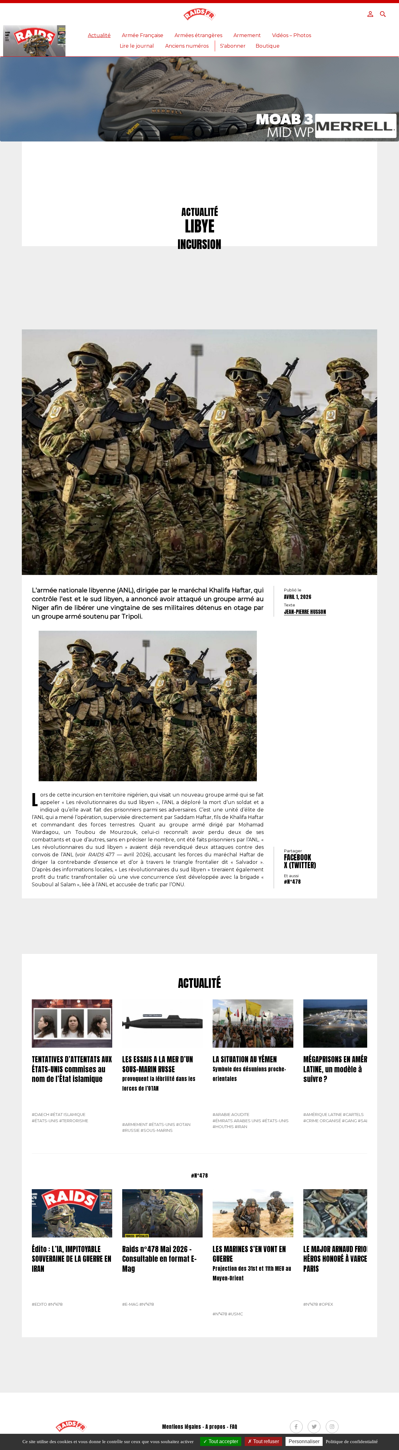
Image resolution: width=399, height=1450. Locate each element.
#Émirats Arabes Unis (237, 1120)
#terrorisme (73, 1120)
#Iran (241, 1126)
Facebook (297, 857)
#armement (135, 1124)
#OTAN (183, 1124)
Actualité (99, 35)
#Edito (39, 1304)
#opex (326, 1304)
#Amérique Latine (322, 1114)
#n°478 (292, 881)
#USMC (235, 1314)
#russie (131, 1130)
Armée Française (142, 35)
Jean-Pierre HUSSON (305, 611)
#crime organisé (322, 1120)
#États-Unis (45, 1120)
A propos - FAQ (221, 1426)
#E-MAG (130, 1304)
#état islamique (67, 1114)
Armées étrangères (198, 35)
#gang (349, 1120)
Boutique (268, 46)
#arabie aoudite (231, 1114)
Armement (247, 35)
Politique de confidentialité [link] (352, 1441)
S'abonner (233, 46)
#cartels (353, 1114)
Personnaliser (304, 1441)
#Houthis (223, 1126)
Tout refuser (265, 1441)
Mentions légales (181, 1426)
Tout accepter (222, 1441)
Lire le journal (137, 46)
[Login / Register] (370, 14)
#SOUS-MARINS (157, 1130)
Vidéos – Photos (291, 35)
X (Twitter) (300, 865)
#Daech (40, 1114)
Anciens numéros (187, 46)
